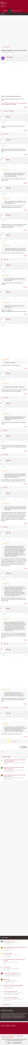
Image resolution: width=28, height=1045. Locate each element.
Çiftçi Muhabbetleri (8, 779)
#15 (26, 499)
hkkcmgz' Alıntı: (5, 198)
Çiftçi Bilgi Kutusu (7, 950)
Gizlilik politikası (19, 1036)
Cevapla (25, 107)
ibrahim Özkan (5, 52)
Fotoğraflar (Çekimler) (8, 988)
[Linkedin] (7, 1029)
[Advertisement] (14, 30)
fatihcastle (8, 139)
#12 (26, 409)
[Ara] (26, 11)
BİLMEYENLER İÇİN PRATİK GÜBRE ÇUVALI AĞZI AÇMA (15, 947)
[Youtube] (17, 1029)
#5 (26, 194)
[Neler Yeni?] (23, 11)
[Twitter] (15, 1029)
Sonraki (14, 741)
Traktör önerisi (7, 967)
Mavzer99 (8, 265)
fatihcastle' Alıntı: (6, 170)
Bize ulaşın (3, 1036)
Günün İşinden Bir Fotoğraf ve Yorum (12, 973)
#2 (26, 122)
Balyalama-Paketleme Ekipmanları (11, 994)
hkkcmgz (8, 116)
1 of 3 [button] (9, 741)
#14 (26, 466)
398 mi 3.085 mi (7, 979)
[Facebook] (2, 1029)
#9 (26, 298)
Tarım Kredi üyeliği (8, 953)
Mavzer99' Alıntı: (6, 302)
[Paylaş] (24, 63)
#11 (26, 379)
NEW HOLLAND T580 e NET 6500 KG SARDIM (13, 985)
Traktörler (6, 764)
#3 (26, 145)
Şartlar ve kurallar (11, 1036)
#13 (26, 442)
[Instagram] (4, 1029)
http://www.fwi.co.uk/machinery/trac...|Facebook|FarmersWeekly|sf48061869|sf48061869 (14, 103)
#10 (26, 325)
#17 (26, 579)
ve (9, 111)
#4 (26, 165)
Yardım (2, 1037)
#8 (26, 271)
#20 (26, 719)
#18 (26, 614)
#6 (26, 221)
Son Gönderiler (4, 937)
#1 (26, 63)
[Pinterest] (9, 1029)
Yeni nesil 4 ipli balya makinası (10, 991)
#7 (26, 241)
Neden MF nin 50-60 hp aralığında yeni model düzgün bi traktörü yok (14, 768)
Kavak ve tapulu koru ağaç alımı (11, 997)
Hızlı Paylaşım (7, 944)
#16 (26, 538)
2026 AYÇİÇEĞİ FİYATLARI (9, 941)
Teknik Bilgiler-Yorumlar (9, 771)
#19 (26, 655)
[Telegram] (12, 1029)
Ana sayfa (7, 1037)
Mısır (5, 963)
